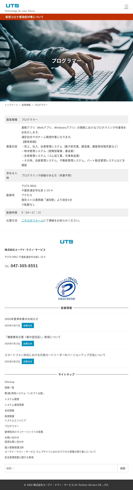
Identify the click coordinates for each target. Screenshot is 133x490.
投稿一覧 (9, 387)
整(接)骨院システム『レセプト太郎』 (25, 393)
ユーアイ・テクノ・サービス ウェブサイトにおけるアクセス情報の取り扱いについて (50, 451)
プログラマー (12, 426)
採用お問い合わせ (14, 441)
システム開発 (12, 399)
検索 (122, 468)
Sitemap (10, 381)
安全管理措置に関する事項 (19, 457)
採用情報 (9, 416)
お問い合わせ (12, 437)
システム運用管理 (14, 404)
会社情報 (9, 410)
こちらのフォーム (32, 220)
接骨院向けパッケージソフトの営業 (24, 431)
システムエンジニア (15, 420)
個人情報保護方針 (14, 447)
